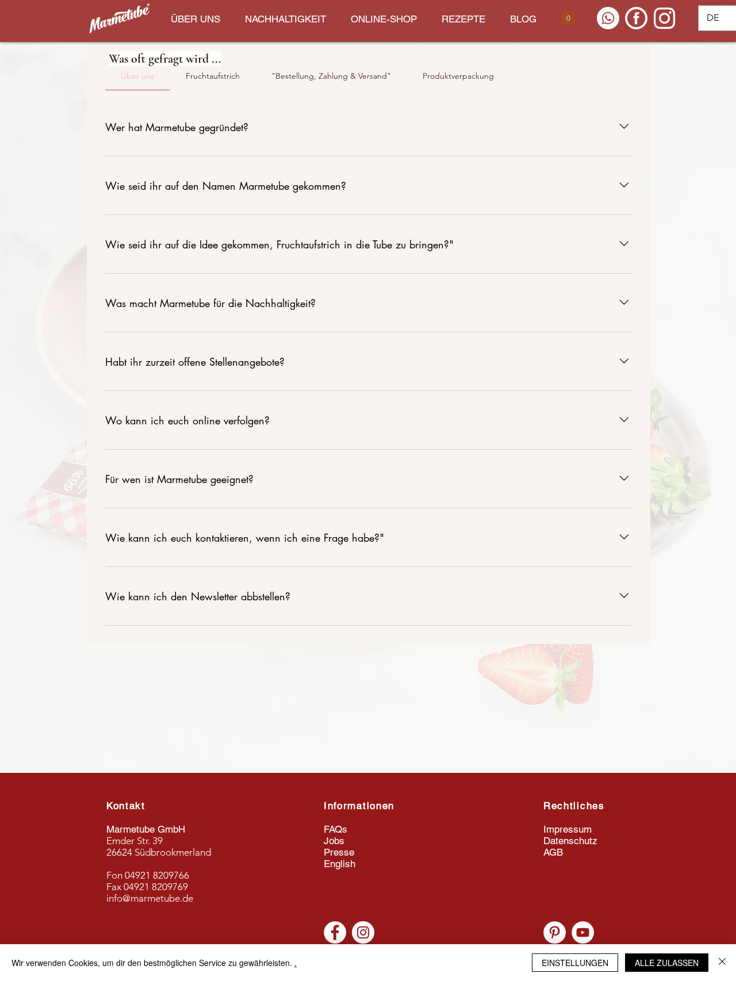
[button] (568, 14)
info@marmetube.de (149, 898)
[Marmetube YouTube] (583, 932)
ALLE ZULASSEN (667, 962)
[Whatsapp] (608, 18)
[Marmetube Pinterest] (554, 932)
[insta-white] (664, 18)
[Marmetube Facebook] (335, 932)
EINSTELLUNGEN (575, 962)
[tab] (137, 76)
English (339, 863)
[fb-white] (636, 18)
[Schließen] (722, 962)
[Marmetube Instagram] (363, 932)
